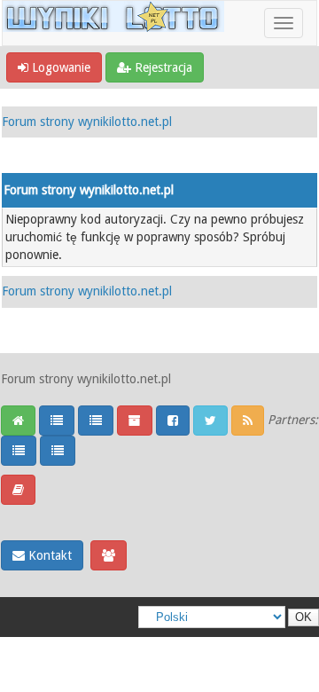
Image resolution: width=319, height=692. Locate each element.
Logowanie (59, 67)
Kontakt (48, 555)
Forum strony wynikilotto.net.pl (87, 121)
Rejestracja (161, 67)
